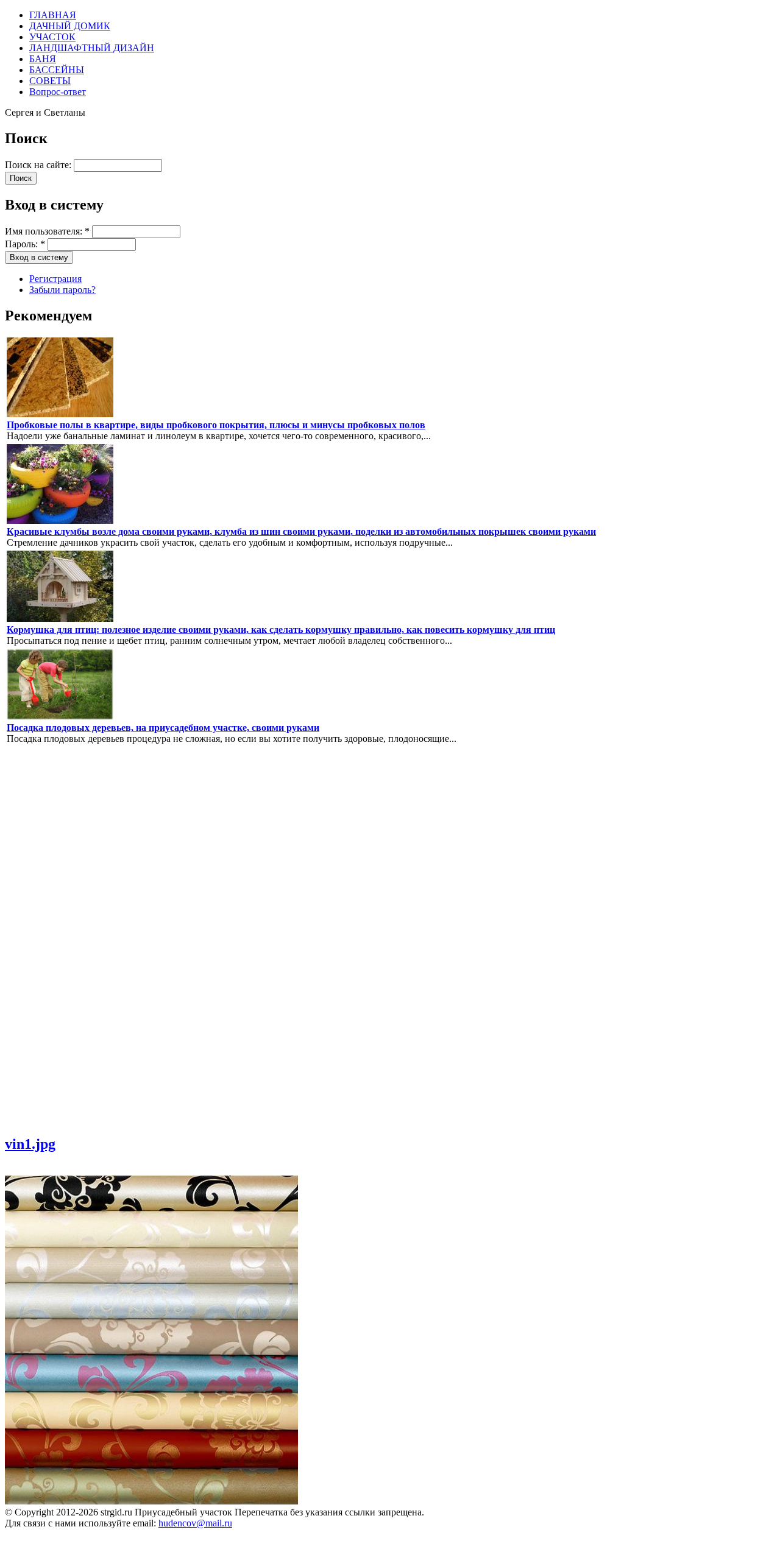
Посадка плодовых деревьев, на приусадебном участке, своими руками (163, 727)
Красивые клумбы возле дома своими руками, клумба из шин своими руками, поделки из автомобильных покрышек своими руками (301, 531)
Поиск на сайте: (39, 165)
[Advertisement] (41, 938)
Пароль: (25, 244)
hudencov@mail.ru (195, 1523)
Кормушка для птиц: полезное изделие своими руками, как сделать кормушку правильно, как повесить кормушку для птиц (281, 629)
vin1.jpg (30, 1144)
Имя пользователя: (47, 231)
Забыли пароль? (62, 289)
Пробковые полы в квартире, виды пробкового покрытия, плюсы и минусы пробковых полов (216, 425)
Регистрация (55, 278)
